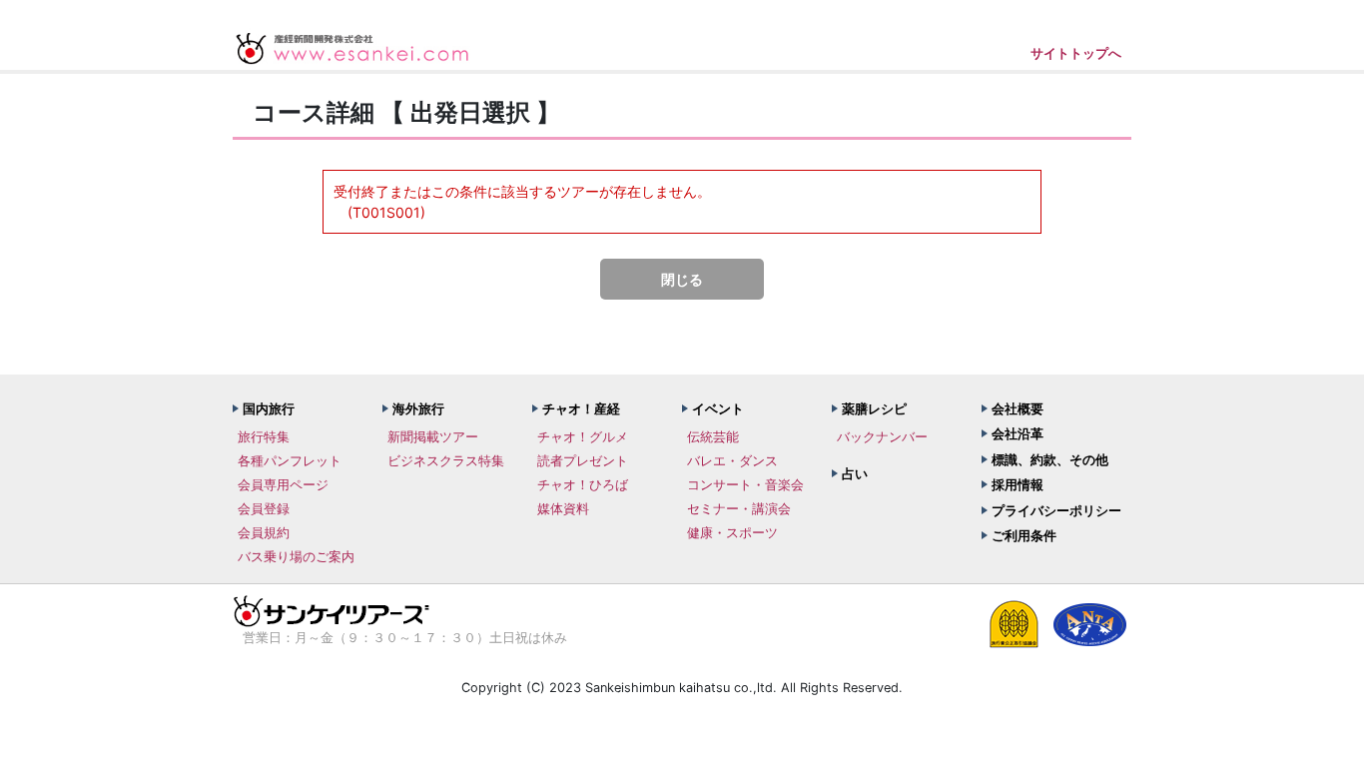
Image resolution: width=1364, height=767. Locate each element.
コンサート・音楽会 (745, 484)
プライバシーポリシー (1056, 510)
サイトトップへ (1075, 53)
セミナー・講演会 (739, 508)
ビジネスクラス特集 (445, 460)
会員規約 (264, 532)
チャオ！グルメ (582, 436)
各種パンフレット (289, 460)
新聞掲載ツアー (432, 436)
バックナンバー (882, 436)
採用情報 (1017, 484)
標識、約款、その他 (1050, 459)
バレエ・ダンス (732, 460)
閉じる (682, 279)
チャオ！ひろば (582, 484)
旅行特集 (264, 436)
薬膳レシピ (874, 408)
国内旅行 (269, 408)
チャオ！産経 (581, 408)
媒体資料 (563, 508)
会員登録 (264, 508)
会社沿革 (1017, 433)
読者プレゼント (582, 460)
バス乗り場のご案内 (296, 556)
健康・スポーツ (732, 532)
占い (855, 473)
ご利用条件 (1024, 535)
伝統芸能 (713, 436)
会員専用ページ (283, 484)
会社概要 (1017, 408)
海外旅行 (418, 408)
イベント (718, 408)
